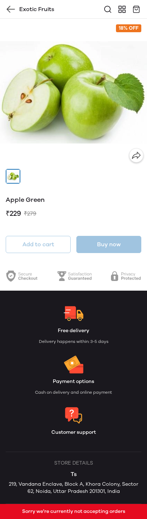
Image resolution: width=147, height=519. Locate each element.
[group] (73, 92)
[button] (13, 176)
